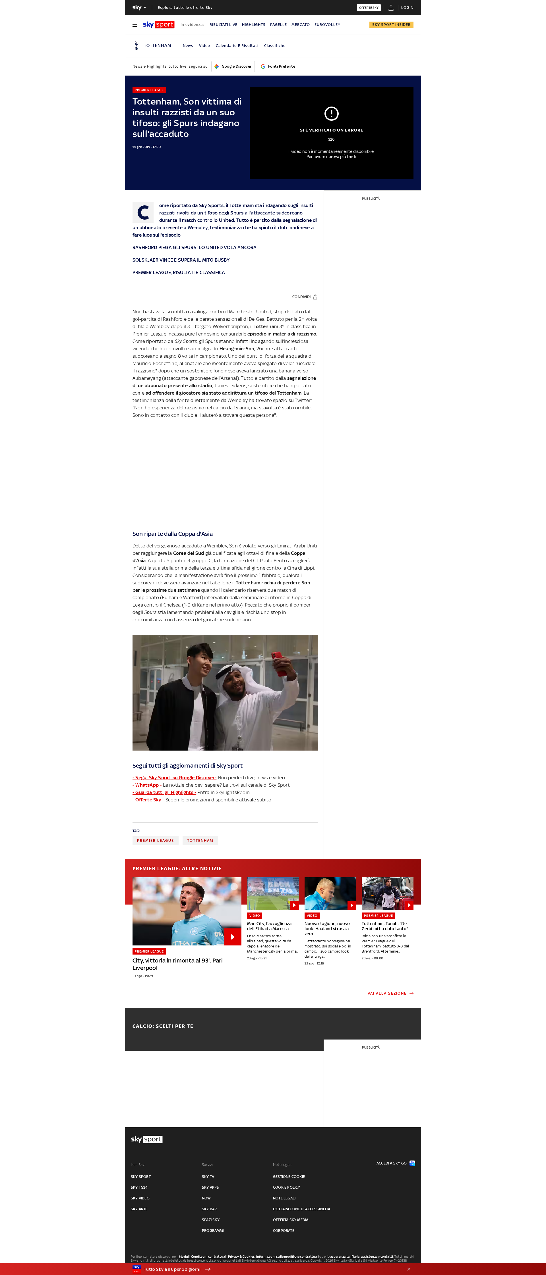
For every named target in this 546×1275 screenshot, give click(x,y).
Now (206, 1198)
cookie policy (286, 1187)
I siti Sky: (138, 1164)
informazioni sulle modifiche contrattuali (287, 1257)
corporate (283, 1230)
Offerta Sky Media (290, 1220)
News (188, 45)
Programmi (213, 1230)
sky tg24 (139, 1187)
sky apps (210, 1187)
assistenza (369, 1257)
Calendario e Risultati (237, 45)
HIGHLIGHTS (254, 24)
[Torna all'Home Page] (159, 24)
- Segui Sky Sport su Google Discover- (174, 777)
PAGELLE (278, 24)
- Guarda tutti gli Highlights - (164, 792)
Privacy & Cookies (241, 1257)
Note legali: (282, 1164)
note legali (284, 1198)
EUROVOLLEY (327, 24)
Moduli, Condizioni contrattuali (203, 1257)
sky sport (141, 1176)
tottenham (200, 840)
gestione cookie (289, 1176)
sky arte (139, 1209)
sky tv (208, 1176)
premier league (155, 840)
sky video (140, 1198)
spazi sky (211, 1220)
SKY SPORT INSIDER (391, 24)
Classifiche (275, 45)
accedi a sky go (392, 1163)
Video (204, 45)
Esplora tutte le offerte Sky (185, 7)
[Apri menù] (135, 24)
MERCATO (300, 24)
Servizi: (208, 1164)
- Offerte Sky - (148, 800)
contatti (386, 1257)
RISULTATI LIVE (223, 24)
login (407, 7)
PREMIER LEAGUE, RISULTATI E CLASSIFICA (179, 272)
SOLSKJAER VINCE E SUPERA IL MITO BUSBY (181, 260)
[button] (264, 1269)
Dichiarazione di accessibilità (301, 1209)
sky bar (209, 1209)
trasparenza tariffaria (343, 1257)
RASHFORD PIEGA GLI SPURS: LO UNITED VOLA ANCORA (195, 247)
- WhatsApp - (147, 785)
